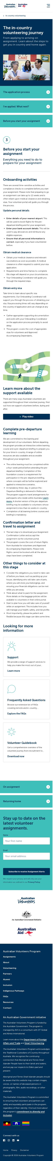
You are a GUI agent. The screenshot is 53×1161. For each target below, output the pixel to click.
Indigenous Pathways (13, 991)
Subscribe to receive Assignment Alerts (26, 871)
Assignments (9, 956)
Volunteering (9, 968)
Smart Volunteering (34, 1043)
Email (6, 850)
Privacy (14, 1150)
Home (5, 1150)
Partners (7, 974)
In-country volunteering (15, 16)
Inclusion (7, 985)
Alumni (6, 979)
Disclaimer (24, 1150)
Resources (8, 1002)
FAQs (5, 996)
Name (6, 835)
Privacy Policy (34, 882)
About (6, 962)
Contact (7, 1008)
